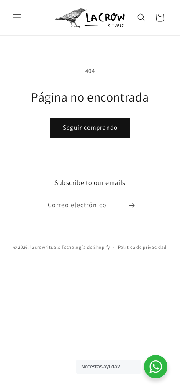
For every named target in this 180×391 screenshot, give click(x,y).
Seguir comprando (90, 127)
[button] (17, 17)
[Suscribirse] (132, 205)
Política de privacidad (142, 247)
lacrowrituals (45, 247)
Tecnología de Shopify (86, 247)
